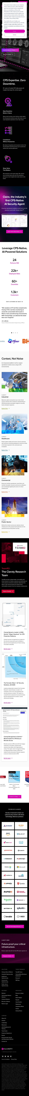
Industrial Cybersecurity (7, 974)
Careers (3, 1020)
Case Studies (19, 1002)
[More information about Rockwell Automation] (21, 892)
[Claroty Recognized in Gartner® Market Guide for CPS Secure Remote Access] (14, 720)
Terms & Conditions (6, 1059)
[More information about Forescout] (8, 859)
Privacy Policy (15, 18)
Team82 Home (19, 972)
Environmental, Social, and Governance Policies (7, 1038)
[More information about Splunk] (21, 908)
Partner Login (5, 1003)
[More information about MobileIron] (8, 875)
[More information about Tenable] (8, 916)
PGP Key (18, 980)
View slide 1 (11, 332)
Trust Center (4, 1031)
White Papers (19, 997)
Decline (14, 34)
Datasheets (18, 1004)
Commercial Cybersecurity (5, 981)
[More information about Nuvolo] (21, 875)
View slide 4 (17, 332)
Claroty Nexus (19, 1011)
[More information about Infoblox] (8, 867)
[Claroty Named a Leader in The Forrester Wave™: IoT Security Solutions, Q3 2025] (14, 667)
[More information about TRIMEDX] (21, 916)
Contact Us (4, 1041)
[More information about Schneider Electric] (8, 900)
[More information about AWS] (8, 834)
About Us (4, 1018)
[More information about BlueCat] (21, 834)
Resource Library (19, 993)
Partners (3, 993)
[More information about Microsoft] (21, 867)
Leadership (4, 1022)
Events (3, 1035)
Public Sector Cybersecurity (5, 985)
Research (18, 978)
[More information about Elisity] (21, 850)
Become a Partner (6, 1001)
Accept (14, 31)
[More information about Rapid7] (8, 892)
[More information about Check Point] (8, 842)
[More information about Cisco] (21, 842)
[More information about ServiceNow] (8, 908)
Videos (17, 1008)
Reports (17, 1000)
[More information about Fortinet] (21, 859)
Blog (17, 995)
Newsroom (4, 1025)
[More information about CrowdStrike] (8, 850)
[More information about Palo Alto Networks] (8, 883)
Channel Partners (6, 999)
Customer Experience (7, 1033)
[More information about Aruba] (21, 826)
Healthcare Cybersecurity (5, 977)
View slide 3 (15, 332)
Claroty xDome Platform (7, 972)
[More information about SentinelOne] (21, 900)
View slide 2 (13, 332)
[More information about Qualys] (21, 883)
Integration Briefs (20, 1006)
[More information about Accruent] (8, 826)
